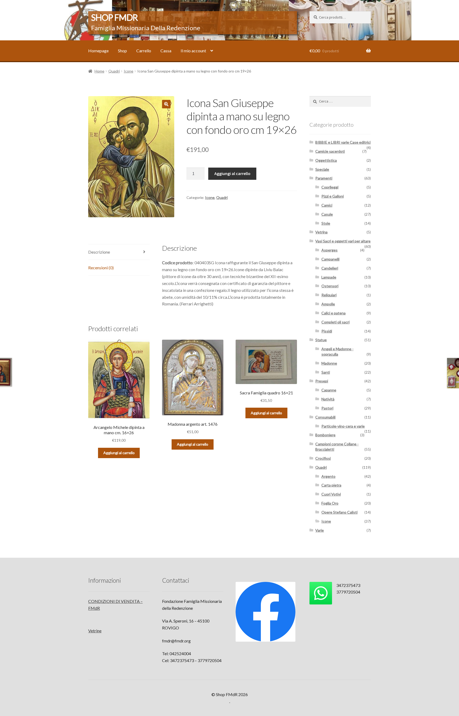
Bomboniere (325, 435)
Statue (321, 340)
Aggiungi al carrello (232, 173)
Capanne (328, 390)
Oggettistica (326, 160)
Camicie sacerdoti (330, 151)
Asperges (329, 250)
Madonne (329, 363)
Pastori (327, 408)
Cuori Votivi (331, 494)
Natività (327, 399)
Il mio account (193, 50)
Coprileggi (329, 187)
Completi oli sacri (335, 322)
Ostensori (329, 286)
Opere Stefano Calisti (339, 512)
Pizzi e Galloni (332, 196)
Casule (327, 214)
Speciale (322, 169)
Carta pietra (331, 485)
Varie (319, 530)
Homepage (98, 50)
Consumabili (325, 417)
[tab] (119, 252)
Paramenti (323, 178)
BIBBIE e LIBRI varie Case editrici (343, 142)
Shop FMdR (114, 17)
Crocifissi (323, 458)
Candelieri (329, 268)
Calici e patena (333, 313)
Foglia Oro (329, 503)
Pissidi (326, 331)
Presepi (321, 381)
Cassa (165, 50)
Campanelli (330, 259)
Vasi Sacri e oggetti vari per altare (343, 241)
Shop (122, 50)
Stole (325, 223)
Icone (128, 71)
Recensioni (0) (101, 267)
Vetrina (321, 232)
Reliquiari (329, 295)
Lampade (328, 277)
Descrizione (99, 251)
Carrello (143, 50)
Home (99, 71)
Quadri (114, 71)
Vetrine (94, 630)
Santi (325, 372)
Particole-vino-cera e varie (343, 426)
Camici (326, 205)
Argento (328, 476)
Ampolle (328, 304)
